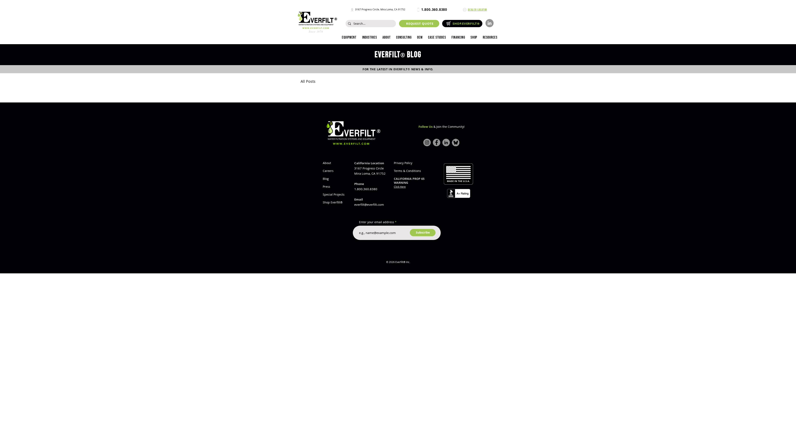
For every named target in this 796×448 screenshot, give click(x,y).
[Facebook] (436, 142)
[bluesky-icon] (455, 142)
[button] (369, 37)
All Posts (308, 81)
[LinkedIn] (489, 23)
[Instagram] (427, 142)
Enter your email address (376, 222)
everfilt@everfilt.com (369, 204)
